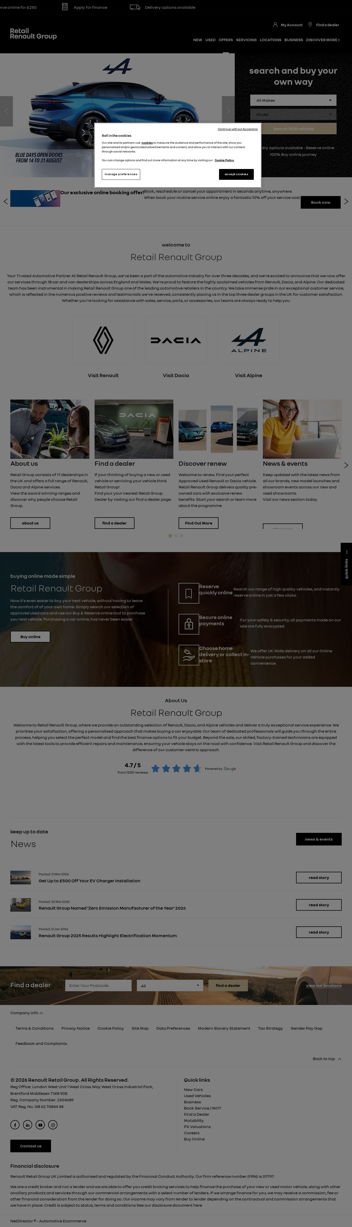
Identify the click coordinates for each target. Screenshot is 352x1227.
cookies (147, 143)
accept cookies (236, 174)
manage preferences (121, 174)
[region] (178, 155)
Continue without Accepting (238, 129)
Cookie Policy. (224, 160)
